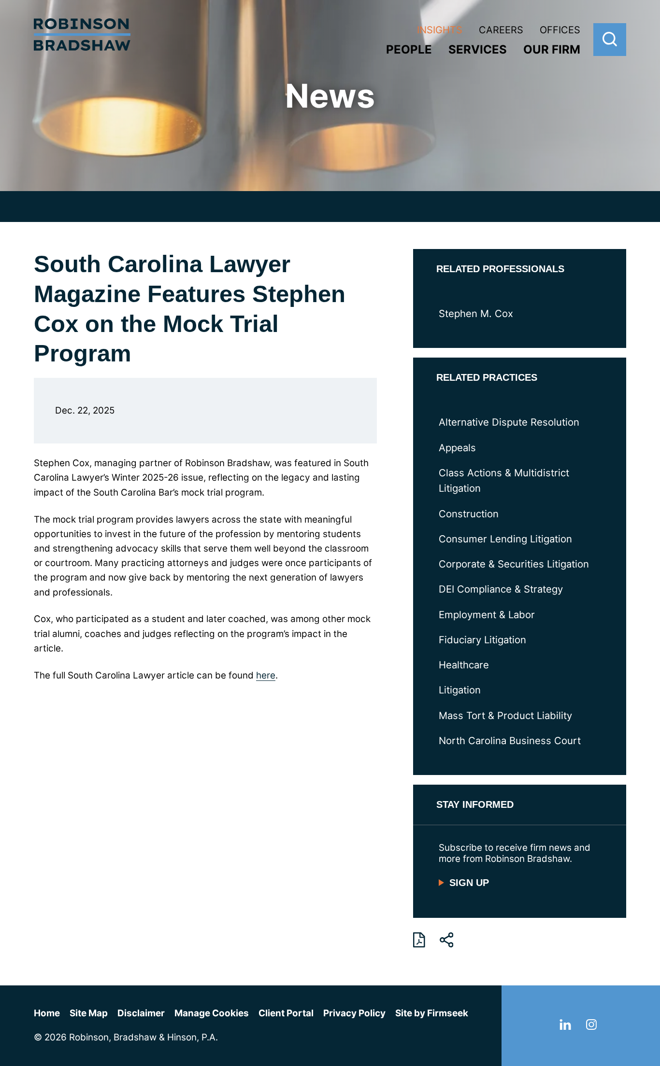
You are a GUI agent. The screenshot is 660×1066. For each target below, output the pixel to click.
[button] (447, 940)
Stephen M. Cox (476, 313)
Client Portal (286, 1013)
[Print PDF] (419, 940)
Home (47, 1013)
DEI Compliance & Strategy (501, 589)
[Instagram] (591, 1026)
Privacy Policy (354, 1013)
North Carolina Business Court (510, 740)
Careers (501, 30)
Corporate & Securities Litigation (514, 564)
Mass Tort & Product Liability (505, 715)
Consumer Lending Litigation (505, 539)
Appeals (457, 448)
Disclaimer (141, 1013)
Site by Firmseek (431, 1013)
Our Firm (551, 49)
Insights (439, 30)
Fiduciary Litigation (482, 640)
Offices (560, 30)
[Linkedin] (565, 1026)
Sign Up (469, 882)
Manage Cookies (211, 1013)
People (409, 49)
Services (477, 49)
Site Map (89, 1013)
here (265, 675)
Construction (469, 514)
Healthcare (464, 665)
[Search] (609, 39)
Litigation (460, 690)
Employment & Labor (487, 615)
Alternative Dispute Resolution (509, 422)
